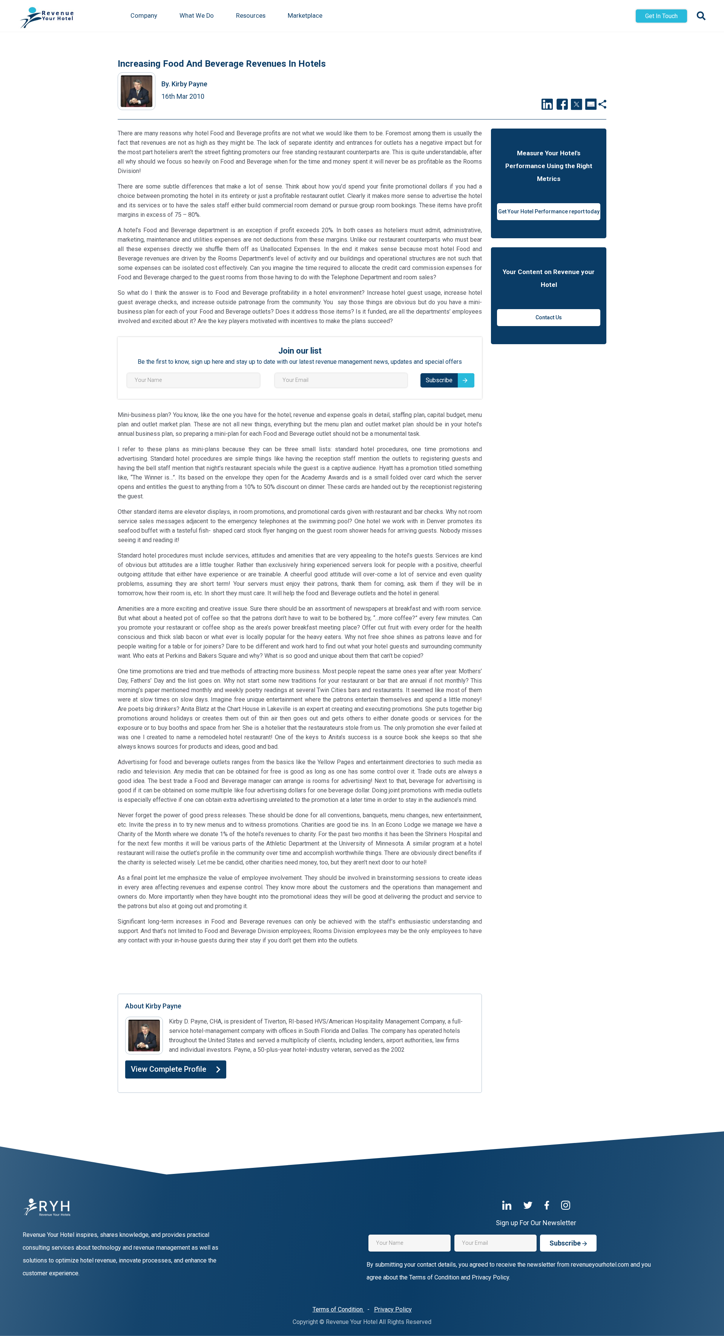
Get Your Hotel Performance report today (549, 211)
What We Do (196, 15)
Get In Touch (661, 16)
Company (143, 15)
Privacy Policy (393, 1309)
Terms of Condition (338, 1309)
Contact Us (548, 317)
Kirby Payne (184, 84)
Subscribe (439, 380)
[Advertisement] (300, 968)
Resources (250, 15)
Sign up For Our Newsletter (536, 1223)
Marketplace (305, 15)
